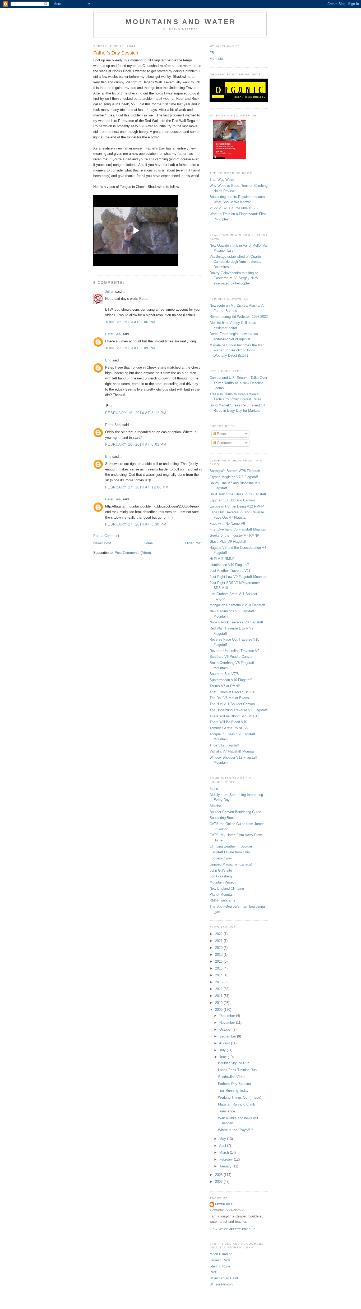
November (227, 1023)
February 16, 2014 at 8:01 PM (135, 444)
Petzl (213, 1272)
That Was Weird (222, 180)
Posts (221, 434)
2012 (219, 989)
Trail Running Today (233, 1091)
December (227, 1016)
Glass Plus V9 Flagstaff (228, 541)
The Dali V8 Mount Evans (229, 698)
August (225, 1043)
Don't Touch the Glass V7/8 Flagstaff (238, 494)
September (228, 1036)
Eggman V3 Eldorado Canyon (232, 500)
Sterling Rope (220, 1266)
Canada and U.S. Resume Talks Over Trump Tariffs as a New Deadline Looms (238, 383)
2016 (219, 961)
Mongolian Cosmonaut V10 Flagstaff (237, 605)
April (223, 1146)
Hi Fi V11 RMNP (222, 559)
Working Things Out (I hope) (239, 1097)
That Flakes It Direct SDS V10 (233, 692)
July (223, 1050)
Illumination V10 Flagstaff (229, 565)
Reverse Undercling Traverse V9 (234, 651)
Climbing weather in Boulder (231, 846)
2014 (219, 975)
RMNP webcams (222, 900)
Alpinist (215, 806)
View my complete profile (233, 1229)
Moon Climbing (221, 1254)
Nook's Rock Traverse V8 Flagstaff (236, 622)
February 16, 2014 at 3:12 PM (135, 413)
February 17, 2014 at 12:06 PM (137, 487)
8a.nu (214, 789)
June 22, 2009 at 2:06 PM (130, 322)
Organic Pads (220, 1260)
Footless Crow (221, 858)
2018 (219, 955)
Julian (109, 291)
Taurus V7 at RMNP (225, 686)
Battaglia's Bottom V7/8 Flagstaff (235, 471)
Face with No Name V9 (227, 524)
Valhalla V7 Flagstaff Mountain (233, 751)
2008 (219, 1175)
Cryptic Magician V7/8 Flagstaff (234, 477)
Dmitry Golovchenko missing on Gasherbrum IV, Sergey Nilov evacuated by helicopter (234, 278)
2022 (219, 934)
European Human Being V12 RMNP (237, 506)
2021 (219, 941)
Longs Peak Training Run (237, 1070)
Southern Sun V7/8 (224, 674)
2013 (219, 982)
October (226, 1029)
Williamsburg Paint (224, 1278)
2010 (219, 1003)
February (226, 1159)
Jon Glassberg (221, 876)
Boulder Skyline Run (233, 1063)
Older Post (193, 543)
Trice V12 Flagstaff (224, 745)
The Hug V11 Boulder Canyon (232, 704)
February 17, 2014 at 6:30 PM (135, 524)
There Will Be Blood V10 (228, 722)
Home (148, 543)
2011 (219, 996)
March (224, 1152)
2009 (219, 1010)
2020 (219, 948)
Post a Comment (106, 536)
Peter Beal (113, 334)
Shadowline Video (231, 1077)
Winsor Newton (221, 1284)
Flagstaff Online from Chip (230, 852)
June (223, 1057)
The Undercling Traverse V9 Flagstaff (238, 710)
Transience (226, 1111)
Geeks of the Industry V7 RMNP (234, 535)
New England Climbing (227, 888)
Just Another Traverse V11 (230, 571)
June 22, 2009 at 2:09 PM (130, 348)
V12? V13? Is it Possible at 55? (234, 208)
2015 (219, 968)
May (223, 1139)
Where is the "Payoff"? (235, 1130)
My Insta (216, 59)
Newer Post (102, 543)
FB (212, 53)
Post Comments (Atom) (133, 553)
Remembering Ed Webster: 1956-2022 (239, 317)
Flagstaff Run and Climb (236, 1104)
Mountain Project (222, 882)
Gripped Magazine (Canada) (231, 864)
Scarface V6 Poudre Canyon (231, 657)
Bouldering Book (222, 818)
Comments (225, 443)
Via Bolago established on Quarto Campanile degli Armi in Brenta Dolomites (235, 262)
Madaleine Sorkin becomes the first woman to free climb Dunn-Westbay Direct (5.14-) (237, 350)
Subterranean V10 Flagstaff (231, 680)
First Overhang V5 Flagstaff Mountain (238, 529)
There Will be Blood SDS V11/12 (234, 716)
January (226, 1166)
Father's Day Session (234, 1084)
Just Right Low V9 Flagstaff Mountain (238, 577)
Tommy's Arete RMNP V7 (229, 728)
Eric (108, 360)
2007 (219, 1182)
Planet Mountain (222, 894)
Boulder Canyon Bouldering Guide (235, 812)
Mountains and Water (181, 22)
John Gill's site (221, 870)
